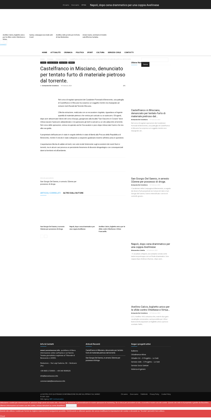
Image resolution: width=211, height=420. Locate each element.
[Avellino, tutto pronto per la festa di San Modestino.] (68, 21)
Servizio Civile (114, 52)
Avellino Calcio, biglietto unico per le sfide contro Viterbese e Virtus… (14, 37)
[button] (142, 52)
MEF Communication (57, 399)
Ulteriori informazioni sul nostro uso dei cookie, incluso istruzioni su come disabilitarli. (32, 405)
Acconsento (71, 405)
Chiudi (2, 416)
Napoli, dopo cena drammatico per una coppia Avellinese (124, 5)
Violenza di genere (138, 369)
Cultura (100, 52)
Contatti (129, 52)
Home (44, 52)
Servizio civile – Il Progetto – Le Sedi (145, 362)
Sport (90, 52)
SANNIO (3, 45)
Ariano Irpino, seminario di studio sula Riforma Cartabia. (94, 36)
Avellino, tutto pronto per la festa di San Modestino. (68, 36)
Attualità (56, 52)
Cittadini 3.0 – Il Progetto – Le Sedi (144, 358)
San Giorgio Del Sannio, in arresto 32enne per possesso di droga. (58, 182)
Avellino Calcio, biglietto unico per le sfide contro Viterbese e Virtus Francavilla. (112, 229)
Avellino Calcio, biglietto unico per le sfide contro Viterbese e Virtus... (150, 308)
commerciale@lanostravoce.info (52, 381)
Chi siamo (66, 5)
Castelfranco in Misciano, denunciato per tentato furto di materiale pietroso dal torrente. (104, 351)
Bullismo (134, 351)
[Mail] (205, 47)
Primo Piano (63, 62)
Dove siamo (75, 5)
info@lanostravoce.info (49, 376)
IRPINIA (83, 5)
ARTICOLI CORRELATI (50, 193)
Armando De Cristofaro (50, 85)
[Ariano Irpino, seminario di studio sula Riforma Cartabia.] (94, 21)
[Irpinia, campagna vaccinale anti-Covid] (41, 21)
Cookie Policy (166, 394)
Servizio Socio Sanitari (139, 365)
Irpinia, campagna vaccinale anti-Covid (41, 36)
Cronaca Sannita (61, 59)
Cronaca (68, 52)
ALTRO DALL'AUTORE (73, 193)
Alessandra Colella (138, 250)
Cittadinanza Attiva (138, 354)
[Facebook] (201, 47)
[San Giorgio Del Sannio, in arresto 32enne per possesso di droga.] (53, 211)
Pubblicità (144, 394)
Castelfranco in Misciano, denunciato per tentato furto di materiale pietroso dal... (148, 113)
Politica (80, 52)
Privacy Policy (154, 394)
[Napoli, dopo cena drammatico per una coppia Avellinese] (82, 211)
